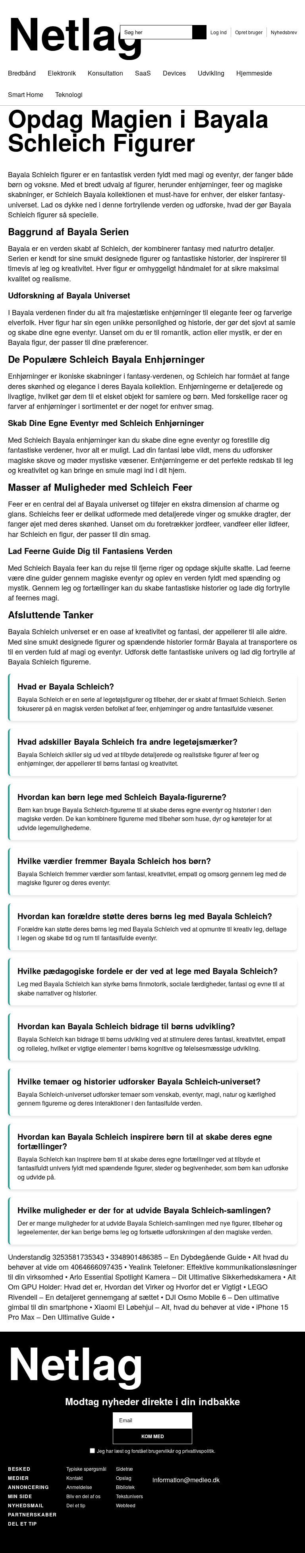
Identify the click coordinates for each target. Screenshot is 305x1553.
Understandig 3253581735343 (56, 1256)
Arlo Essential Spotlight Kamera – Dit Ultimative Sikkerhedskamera (175, 1276)
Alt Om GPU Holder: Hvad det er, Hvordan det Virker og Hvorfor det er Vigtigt (152, 1281)
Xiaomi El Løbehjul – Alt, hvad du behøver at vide (172, 1306)
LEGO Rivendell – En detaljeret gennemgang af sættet (138, 1291)
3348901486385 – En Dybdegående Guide (178, 1256)
